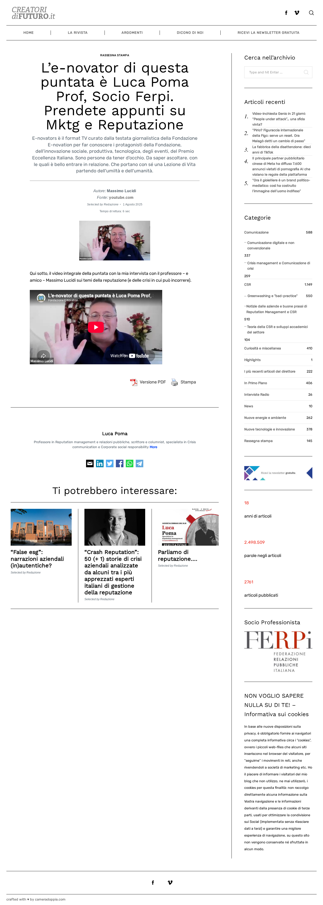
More (153, 447)
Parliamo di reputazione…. (177, 555)
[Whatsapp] (129, 465)
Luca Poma (114, 433)
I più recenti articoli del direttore (269, 372)
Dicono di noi (190, 33)
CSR (247, 285)
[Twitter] (109, 465)
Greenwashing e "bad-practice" (272, 296)
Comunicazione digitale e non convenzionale (270, 245)
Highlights (252, 360)
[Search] (311, 13)
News (248, 406)
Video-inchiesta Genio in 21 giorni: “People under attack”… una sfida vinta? (279, 119)
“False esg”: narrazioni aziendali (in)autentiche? (37, 559)
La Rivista (78, 33)
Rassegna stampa (114, 55)
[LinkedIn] (100, 465)
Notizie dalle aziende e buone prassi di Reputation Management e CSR (276, 309)
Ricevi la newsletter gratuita (269, 33)
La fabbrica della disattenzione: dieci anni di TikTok (281, 149)
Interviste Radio (256, 395)
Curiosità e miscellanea (262, 348)
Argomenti (132, 33)
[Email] (90, 465)
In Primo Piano (255, 383)
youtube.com (121, 197)
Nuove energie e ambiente (265, 418)
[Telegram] (139, 465)
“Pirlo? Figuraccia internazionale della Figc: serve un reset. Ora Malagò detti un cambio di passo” (278, 135)
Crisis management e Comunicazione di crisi (278, 266)
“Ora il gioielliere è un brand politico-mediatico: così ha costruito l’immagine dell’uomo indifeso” (281, 185)
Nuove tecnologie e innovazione (269, 429)
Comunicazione (256, 232)
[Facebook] (119, 465)
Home (28, 33)
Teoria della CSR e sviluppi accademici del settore (277, 329)
